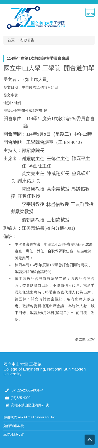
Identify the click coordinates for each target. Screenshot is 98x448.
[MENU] (90, 12)
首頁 (11, 40)
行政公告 (27, 40)
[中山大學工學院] (36, 17)
